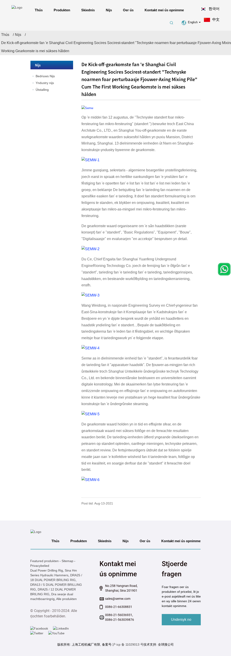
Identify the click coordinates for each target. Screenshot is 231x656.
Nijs (109, 10)
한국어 (214, 9)
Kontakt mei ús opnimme (164, 10)
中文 (215, 19)
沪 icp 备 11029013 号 (127, 644)
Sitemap (67, 561)
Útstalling (42, 89)
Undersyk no (181, 619)
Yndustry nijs (45, 83)
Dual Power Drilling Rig (46, 570)
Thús (39, 10)
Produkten (62, 10)
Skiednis (88, 10)
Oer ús (128, 10)
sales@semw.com (117, 598)
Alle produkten (66, 599)
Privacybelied (39, 565)
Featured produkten (44, 561)
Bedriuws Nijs (45, 76)
